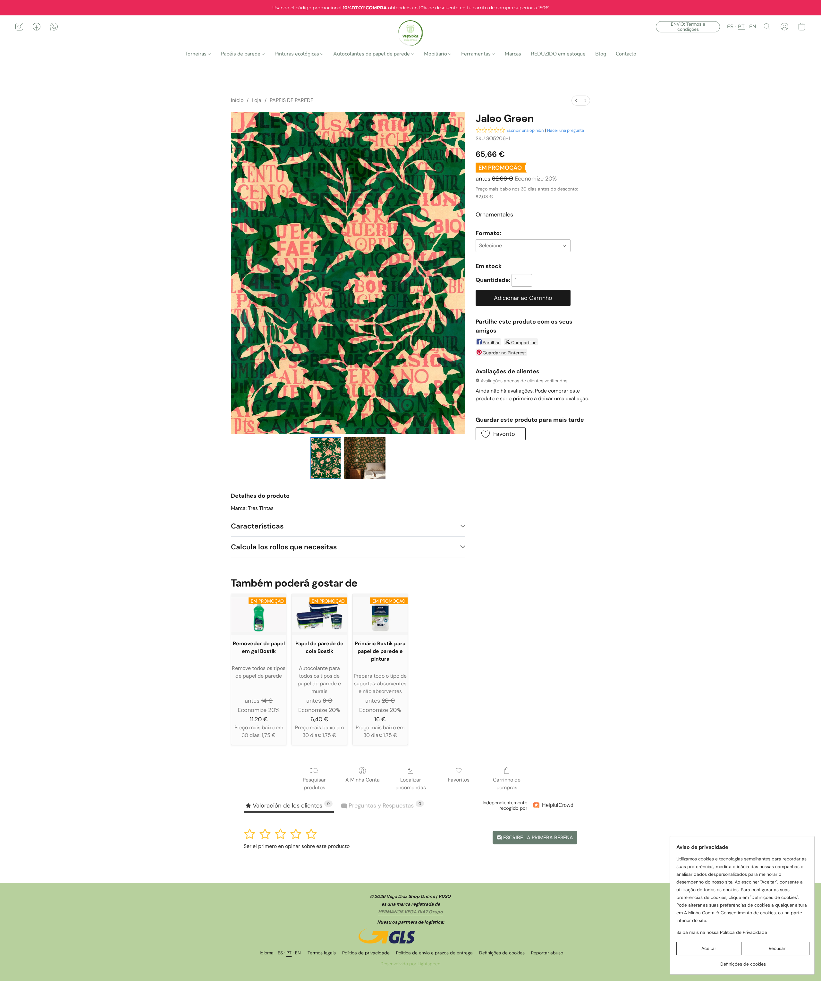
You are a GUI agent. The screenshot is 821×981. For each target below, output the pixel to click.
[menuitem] (576, 100)
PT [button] (741, 26)
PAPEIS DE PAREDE (291, 100)
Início (237, 100)
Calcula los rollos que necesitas (284, 547)
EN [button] (752, 26)
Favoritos (459, 779)
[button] (411, 33)
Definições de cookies (502, 953)
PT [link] (289, 953)
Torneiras (196, 53)
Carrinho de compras (507, 783)
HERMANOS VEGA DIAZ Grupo (410, 912)
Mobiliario (436, 53)
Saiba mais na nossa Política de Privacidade (721, 932)
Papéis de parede (241, 53)
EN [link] (298, 953)
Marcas (513, 53)
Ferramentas (476, 53)
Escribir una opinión (525, 130)
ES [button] (730, 26)
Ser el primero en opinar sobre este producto (297, 846)
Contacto (626, 53)
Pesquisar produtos (314, 783)
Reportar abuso (547, 953)
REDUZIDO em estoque (558, 53)
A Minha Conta (362, 779)
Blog (600, 53)
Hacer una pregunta (565, 130)
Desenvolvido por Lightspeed (410, 964)
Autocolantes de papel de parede (372, 53)
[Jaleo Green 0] (325, 458)
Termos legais (322, 953)
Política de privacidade (366, 953)
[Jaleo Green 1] (364, 458)
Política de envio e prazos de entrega (434, 953)
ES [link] (280, 953)
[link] (742, 961)
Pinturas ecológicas (297, 53)
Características (257, 526)
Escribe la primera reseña (537, 837)
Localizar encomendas (410, 783)
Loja (256, 100)
